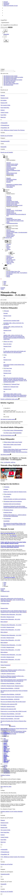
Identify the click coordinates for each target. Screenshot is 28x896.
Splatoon (3, 110)
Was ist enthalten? (10, 231)
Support (18, 728)
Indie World (9, 258)
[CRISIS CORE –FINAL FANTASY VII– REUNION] (15, 324)
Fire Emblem (3, 100)
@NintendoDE (4, 122)
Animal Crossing (4, 112)
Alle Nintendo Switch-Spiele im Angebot (12, 79)
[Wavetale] (6, 310)
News (4, 282)
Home (4, 281)
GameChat (8, 199)
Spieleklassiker (9, 233)
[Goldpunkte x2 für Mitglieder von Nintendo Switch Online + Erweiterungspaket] (8, 462)
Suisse (4, 767)
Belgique (5, 744)
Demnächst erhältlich (11, 167)
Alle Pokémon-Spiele (8, 84)
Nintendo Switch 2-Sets (11, 204)
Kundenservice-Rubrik (9, 577)
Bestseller (8, 182)
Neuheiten (8, 166)
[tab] (14, 726)
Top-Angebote (9, 180)
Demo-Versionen (10, 169)
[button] (15, 156)
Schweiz (5, 766)
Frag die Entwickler (10, 259)
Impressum (22, 728)
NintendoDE (3, 146)
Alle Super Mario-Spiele (9, 82)
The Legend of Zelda (5, 105)
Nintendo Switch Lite (11, 213)
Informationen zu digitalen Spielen (14, 184)
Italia (4, 738)
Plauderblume (9, 218)
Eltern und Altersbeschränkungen (8, 728)
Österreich (5, 762)
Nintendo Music (10, 236)
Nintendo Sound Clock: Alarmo (13, 219)
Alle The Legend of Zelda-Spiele (10, 83)
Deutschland (6, 746)
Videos (7, 248)
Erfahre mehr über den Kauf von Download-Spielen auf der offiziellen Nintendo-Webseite (13, 542)
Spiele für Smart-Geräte (11, 173)
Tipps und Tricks (10, 262)
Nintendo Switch (4, 98)
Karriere (8, 275)
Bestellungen (6, 3)
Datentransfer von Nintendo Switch (14, 205)
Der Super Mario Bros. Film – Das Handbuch (16, 272)
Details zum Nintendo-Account (10, 5)
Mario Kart (3, 117)
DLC (7, 171)
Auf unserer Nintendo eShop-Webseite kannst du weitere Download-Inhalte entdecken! (12, 546)
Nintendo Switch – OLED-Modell (14, 210)
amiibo (7, 222)
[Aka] (5, 355)
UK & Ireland (6, 748)
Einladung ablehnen (5, 811)
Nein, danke (3, 786)
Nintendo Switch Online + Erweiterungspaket (16, 232)
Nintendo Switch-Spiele (11, 165)
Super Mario (3, 114)
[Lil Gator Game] (7, 368)
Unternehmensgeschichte (12, 223)
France (5, 748)
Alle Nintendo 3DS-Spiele (9, 81)
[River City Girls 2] (8, 341)
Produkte (8, 246)
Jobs (26, 728)
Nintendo (3, 95)
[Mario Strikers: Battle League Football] (12, 442)
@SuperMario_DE (5, 127)
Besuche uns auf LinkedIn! (7, 152)
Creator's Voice (9, 261)
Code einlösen (9, 187)
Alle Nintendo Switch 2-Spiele (10, 76)
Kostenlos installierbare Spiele (13, 170)
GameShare (9, 200)
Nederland (5, 739)
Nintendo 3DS (4, 102)
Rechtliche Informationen (16, 731)
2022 (4, 284)
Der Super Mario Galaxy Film (13, 271)
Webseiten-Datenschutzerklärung (8, 729)
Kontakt (14, 733)
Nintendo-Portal (10, 174)
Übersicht (5, 1)
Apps (7, 245)
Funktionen (8, 197)
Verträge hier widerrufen (12, 732)
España (5, 734)
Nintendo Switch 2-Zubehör (12, 202)
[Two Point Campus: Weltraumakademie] (13, 430)
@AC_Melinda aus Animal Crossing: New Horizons (13, 130)
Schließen (3, 775)
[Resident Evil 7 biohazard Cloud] (11, 384)
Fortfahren (7, 775)
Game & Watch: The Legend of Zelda (15, 220)
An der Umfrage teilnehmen (16, 811)
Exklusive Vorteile (10, 235)
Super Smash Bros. (5, 107)
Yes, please (8, 786)
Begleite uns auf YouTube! (7, 135)
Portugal (5, 742)
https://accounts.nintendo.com (8, 533)
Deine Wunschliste (10, 185)
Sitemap (8, 276)
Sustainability (21, 732)
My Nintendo (9, 274)
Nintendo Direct (10, 257)
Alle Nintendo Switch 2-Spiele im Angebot (13, 77)
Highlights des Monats (11, 179)
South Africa (6, 750)
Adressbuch (6, 4)
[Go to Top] (14, 279)
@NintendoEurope (5, 125)
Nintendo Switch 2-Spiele (12, 164)
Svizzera (5, 758)
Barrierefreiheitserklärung (6, 733)
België (4, 753)
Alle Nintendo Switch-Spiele (10, 78)
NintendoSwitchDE (5, 141)
